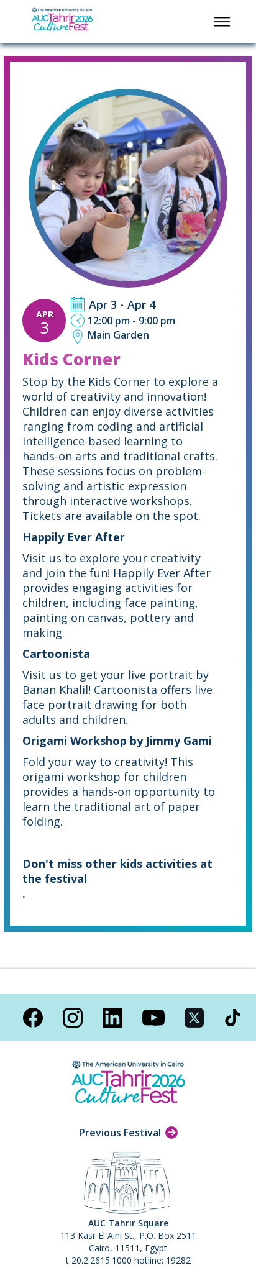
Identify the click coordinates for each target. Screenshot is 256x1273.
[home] (62, 21)
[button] (222, 21)
